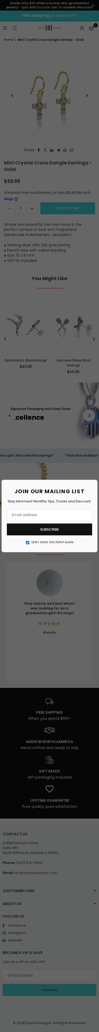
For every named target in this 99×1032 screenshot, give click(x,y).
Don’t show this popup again (52, 542)
